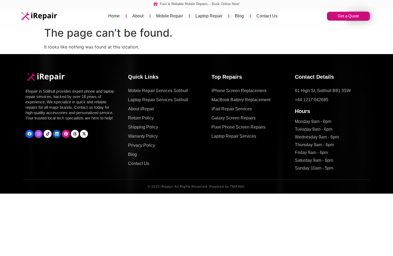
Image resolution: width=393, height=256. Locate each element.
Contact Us (267, 16)
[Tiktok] (48, 134)
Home (114, 16)
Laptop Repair (208, 16)
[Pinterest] (66, 134)
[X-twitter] (84, 134)
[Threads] (75, 134)
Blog (239, 16)
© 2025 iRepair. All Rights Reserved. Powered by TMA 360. (196, 187)
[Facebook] (29, 134)
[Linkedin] (57, 134)
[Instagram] (38, 134)
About (138, 16)
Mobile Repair (169, 16)
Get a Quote (348, 16)
